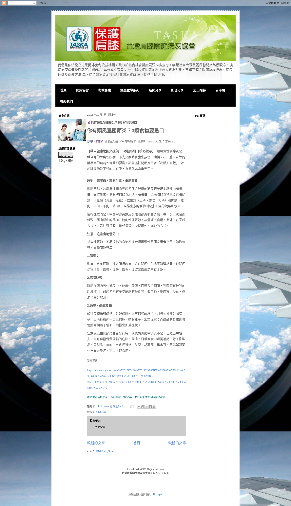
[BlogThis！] (143, 407)
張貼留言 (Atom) (105, 451)
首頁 (63, 90)
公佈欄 (220, 90)
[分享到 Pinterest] (154, 407)
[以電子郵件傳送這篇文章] (139, 407)
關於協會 (82, 90)
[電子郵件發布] (132, 406)
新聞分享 (155, 90)
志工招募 (199, 90)
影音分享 (177, 90)
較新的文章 (96, 443)
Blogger (157, 494)
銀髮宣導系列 (129, 90)
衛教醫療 (104, 90)
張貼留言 (100, 427)
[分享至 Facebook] (150, 407)
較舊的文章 (177, 443)
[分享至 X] (146, 407)
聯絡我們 (66, 101)
